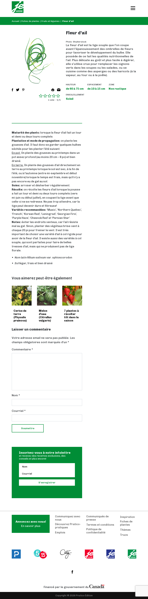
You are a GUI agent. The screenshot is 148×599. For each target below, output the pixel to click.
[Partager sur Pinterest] (23, 89)
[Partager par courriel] (58, 89)
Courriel (19, 411)
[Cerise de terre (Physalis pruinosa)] (22, 296)
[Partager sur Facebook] (12, 89)
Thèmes (125, 529)
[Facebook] (72, 572)
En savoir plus (31, 524)
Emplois (60, 532)
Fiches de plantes (30, 21)
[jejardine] (132, 554)
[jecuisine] (89, 554)
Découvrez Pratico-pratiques (68, 526)
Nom (16, 395)
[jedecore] (110, 554)
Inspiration (127, 517)
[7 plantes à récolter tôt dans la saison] (72, 296)
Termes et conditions (100, 524)
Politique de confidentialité (95, 531)
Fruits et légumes (51, 21)
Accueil (15, 21)
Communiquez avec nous (67, 518)
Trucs (124, 534)
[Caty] (66, 554)
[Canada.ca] (97, 586)
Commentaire (22, 349)
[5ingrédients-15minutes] (40, 554)
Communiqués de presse (97, 518)
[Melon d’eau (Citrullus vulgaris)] (47, 296)
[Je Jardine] (17, 8)
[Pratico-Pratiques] (16, 554)
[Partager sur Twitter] (17, 89)
